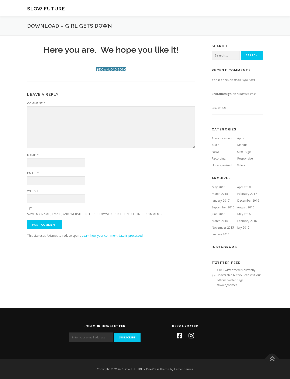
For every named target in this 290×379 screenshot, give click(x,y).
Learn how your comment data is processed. (112, 235)
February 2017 (247, 194)
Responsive (245, 158)
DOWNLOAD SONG (112, 69)
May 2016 (244, 214)
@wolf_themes (227, 285)
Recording (218, 158)
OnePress (152, 369)
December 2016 (248, 200)
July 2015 (243, 227)
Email (33, 173)
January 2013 (220, 234)
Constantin (220, 80)
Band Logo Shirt (244, 80)
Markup (242, 145)
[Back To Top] (272, 359)
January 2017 (220, 200)
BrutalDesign (222, 94)
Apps (240, 138)
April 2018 (244, 187)
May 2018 (218, 187)
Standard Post (246, 94)
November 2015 (223, 227)
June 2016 (218, 214)
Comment (36, 103)
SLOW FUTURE (46, 8)
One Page (244, 152)
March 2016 (220, 221)
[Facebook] (179, 335)
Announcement (222, 138)
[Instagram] (191, 335)
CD (224, 108)
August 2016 (245, 207)
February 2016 (247, 221)
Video (241, 165)
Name (33, 155)
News (216, 152)
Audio (216, 145)
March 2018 (220, 194)
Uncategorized (222, 165)
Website (34, 191)
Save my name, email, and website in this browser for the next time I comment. (94, 214)
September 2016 (223, 207)
